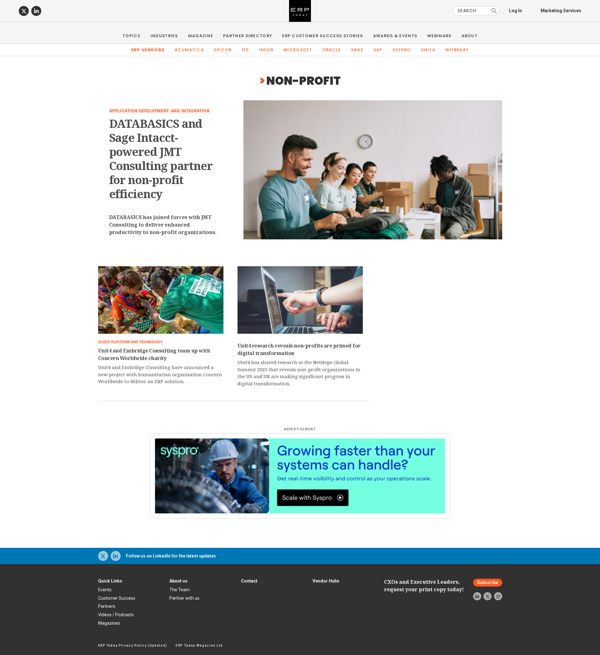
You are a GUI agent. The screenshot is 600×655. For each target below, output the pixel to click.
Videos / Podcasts (116, 614)
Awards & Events (395, 36)
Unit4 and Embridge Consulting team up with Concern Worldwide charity (154, 354)
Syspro (401, 50)
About (470, 36)
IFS (245, 50)
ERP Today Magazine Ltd (199, 645)
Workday (457, 50)
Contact (249, 580)
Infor (266, 50)
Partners (106, 606)
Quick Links (110, 580)
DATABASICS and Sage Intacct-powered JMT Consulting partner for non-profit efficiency (161, 159)
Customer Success (116, 598)
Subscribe (487, 582)
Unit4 (428, 50)
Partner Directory (247, 36)
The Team (179, 589)
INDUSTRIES (164, 36)
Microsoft (297, 50)
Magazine (200, 36)
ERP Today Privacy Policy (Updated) (132, 645)
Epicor (223, 50)
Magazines (109, 623)
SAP (377, 50)
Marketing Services (561, 10)
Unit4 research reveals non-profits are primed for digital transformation (299, 349)
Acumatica (189, 50)
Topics (131, 36)
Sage (357, 50)
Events (105, 589)
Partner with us (184, 598)
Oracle (331, 50)
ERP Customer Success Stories (322, 36)
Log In (515, 10)
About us (178, 580)
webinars (439, 36)
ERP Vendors (148, 50)
